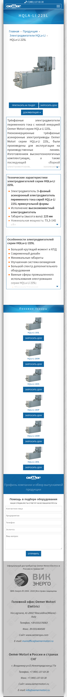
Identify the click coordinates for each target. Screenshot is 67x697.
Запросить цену (48, 105)
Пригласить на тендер (23, 105)
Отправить (33, 553)
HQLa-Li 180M (33, 435)
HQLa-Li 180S (33, 384)
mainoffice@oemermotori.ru (37, 641)
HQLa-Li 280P (33, 409)
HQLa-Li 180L (33, 332)
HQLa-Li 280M (33, 358)
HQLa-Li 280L (33, 461)
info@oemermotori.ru (38, 690)
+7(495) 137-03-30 (35, 1)
